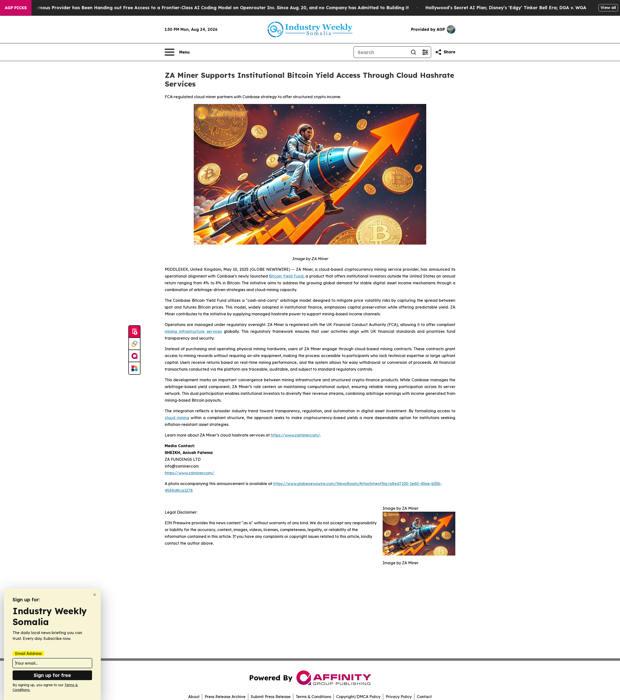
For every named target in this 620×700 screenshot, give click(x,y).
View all (608, 7)
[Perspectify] (134, 344)
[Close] (94, 594)
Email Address (28, 653)
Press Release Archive (225, 696)
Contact (424, 696)
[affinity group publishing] (134, 356)
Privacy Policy (399, 696)
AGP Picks (16, 7)
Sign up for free (52, 675)
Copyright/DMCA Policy (358, 696)
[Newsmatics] (134, 368)
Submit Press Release (271, 696)
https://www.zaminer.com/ (189, 472)
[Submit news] (134, 332)
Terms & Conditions (313, 696)
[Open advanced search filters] (425, 52)
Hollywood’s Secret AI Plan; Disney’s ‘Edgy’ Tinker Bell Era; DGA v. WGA (505, 7)
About (194, 696)
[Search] (413, 52)
